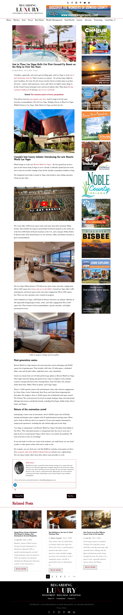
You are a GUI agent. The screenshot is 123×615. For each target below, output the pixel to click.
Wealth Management (54, 20)
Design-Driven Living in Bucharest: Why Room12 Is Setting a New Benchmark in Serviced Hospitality (25, 534)
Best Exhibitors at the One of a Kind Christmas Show (61, 533)
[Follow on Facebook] (72, 2)
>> (74, 576)
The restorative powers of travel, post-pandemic (47, 95)
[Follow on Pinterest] (80, 2)
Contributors (61, 598)
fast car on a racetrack (46, 90)
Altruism (88, 20)
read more (21, 569)
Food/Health (69, 20)
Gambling (109, 20)
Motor (8, 20)
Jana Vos (19, 540)
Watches (16, 20)
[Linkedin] (15, 485)
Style (24, 20)
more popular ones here (37, 99)
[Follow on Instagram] (76, 2)
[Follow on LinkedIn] (89, 2)
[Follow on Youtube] (84, 2)
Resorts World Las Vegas (42, 164)
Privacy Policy (61, 608)
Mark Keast (18, 70)
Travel (30, 20)
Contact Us (71, 598)
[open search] (115, 20)
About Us (51, 598)
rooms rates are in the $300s (41, 289)
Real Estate (39, 20)
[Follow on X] (68, 2)
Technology (98, 20)
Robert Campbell (56, 538)
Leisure (80, 20)
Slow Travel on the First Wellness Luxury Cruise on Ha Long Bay (94, 533)
